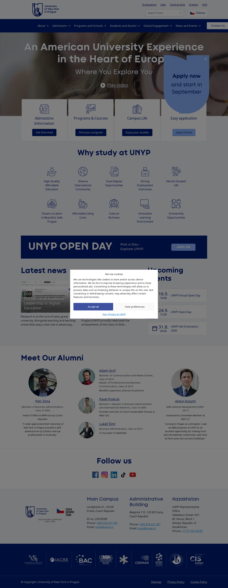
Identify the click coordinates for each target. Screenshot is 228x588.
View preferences (135, 306)
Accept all (93, 306)
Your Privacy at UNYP (114, 314)
